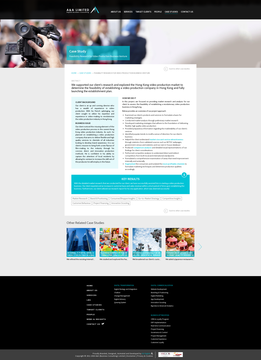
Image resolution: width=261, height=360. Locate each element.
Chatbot (117, 292)
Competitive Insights (171, 198)
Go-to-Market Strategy (148, 198)
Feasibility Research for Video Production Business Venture (122, 73)
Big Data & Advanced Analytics (162, 306)
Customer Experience (158, 339)
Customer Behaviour (81, 203)
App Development (157, 299)
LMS (89, 300)
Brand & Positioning (99, 198)
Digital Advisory (120, 299)
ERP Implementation (158, 322)
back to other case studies (179, 69)
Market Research (79, 198)
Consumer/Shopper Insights (123, 198)
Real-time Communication (161, 326)
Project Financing (101, 203)
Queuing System (120, 302)
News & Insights (96, 319)
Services (128, 12)
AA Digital (146, 353)
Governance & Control (159, 332)
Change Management (122, 296)
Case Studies (171, 12)
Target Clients (143, 12)
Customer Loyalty (157, 342)
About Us (116, 12)
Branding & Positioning (159, 292)
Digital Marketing (157, 296)
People (158, 12)
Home (74, 73)
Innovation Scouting (120, 203)
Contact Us (187, 12)
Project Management (158, 336)
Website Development (159, 289)
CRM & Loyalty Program (160, 319)
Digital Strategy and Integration (125, 289)
